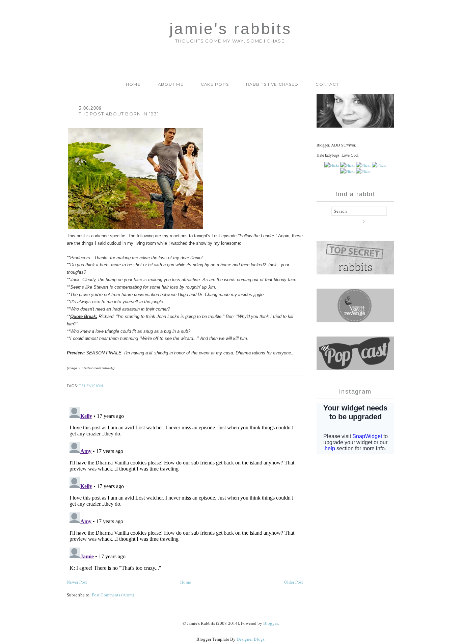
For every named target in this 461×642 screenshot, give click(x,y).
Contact (327, 84)
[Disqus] (185, 488)
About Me (171, 84)
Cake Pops (215, 84)
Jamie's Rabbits (230, 28)
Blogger (270, 623)
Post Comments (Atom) (113, 595)
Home (133, 84)
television (91, 386)
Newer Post (77, 582)
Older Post (293, 582)
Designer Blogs (251, 639)
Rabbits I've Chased (272, 84)
